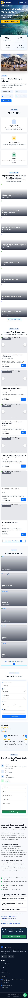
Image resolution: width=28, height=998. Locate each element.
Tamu (5, 701)
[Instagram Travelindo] (5, 956)
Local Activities (5, 965)
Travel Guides (16, 923)
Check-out (6, 695)
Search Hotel (15, 716)
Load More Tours (14, 541)
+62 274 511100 (8, 772)
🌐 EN (20, 2)
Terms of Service (16, 996)
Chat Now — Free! (10, 21)
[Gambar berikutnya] (24, 344)
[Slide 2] (14, 27)
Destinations (5, 970)
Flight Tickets (4, 916)
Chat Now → (7, 781)
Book (23, 365)
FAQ (20, 996)
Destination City (8, 683)
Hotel (3, 969)
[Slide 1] (10, 27)
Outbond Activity (6, 972)
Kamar (5, 709)
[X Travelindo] (9, 956)
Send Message (15, 812)
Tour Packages (13, 916)
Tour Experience (5, 963)
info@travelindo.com (9, 777)
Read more (6, 746)
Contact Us (7, 26)
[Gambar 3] (16, 350)
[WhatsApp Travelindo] (12, 956)
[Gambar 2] (14, 350)
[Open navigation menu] (25, 2)
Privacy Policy (9, 996)
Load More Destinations (15, 662)
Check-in (6, 689)
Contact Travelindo (15, 936)
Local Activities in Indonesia (8, 918)
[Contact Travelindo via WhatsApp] (25, 995)
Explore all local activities (14, 319)
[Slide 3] (17, 27)
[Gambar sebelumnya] (3, 344)
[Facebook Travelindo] (2, 956)
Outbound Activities (6, 923)
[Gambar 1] (12, 350)
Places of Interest (17, 921)
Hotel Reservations (6, 921)
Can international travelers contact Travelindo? (12, 904)
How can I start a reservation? (11, 909)
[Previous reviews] (2, 741)
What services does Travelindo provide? (13, 898)
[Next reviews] (25, 741)
